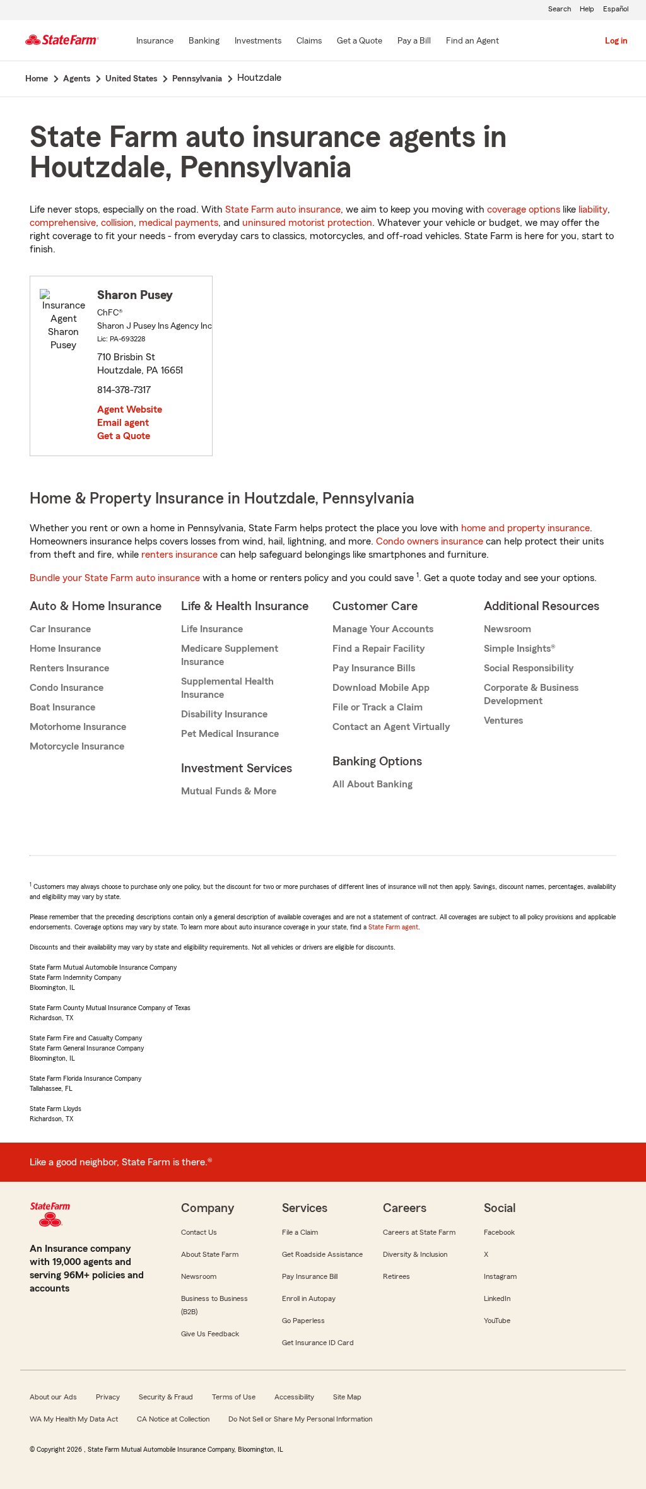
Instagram (500, 1276)
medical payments (178, 223)
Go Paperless (303, 1320)
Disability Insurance (224, 714)
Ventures (503, 720)
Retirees (396, 1276)
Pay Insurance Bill (310, 1276)
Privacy (108, 1397)
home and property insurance (525, 528)
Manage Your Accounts (382, 629)
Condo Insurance (66, 688)
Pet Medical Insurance (230, 734)
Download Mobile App (381, 688)
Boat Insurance (62, 707)
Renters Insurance (69, 668)
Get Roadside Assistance (322, 1254)
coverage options (523, 209)
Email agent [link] (123, 423)
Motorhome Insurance (78, 727)
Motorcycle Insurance (77, 746)
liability (593, 209)
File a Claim (300, 1232)
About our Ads (53, 1397)
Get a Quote (123, 436)
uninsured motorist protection (307, 223)
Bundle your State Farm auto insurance (115, 578)
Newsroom (507, 629)
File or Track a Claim (377, 707)
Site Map (347, 1397)
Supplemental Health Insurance (227, 688)
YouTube (497, 1320)
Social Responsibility (528, 668)
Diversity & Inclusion (415, 1254)
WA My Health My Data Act (74, 1419)
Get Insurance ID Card (318, 1342)
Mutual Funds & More (228, 791)
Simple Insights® (519, 649)
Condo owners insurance (429, 541)
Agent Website (129, 409)
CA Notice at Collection (173, 1419)
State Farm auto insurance (283, 209)
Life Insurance (212, 629)
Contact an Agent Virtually (391, 727)
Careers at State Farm (419, 1232)
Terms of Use (233, 1397)
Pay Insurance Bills (373, 668)
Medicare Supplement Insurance (229, 655)
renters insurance (179, 555)
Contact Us (199, 1232)
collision (117, 223)
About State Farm (209, 1254)
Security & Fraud (166, 1397)
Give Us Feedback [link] (210, 1334)
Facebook (499, 1232)
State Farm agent (393, 927)
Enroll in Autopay (309, 1298)
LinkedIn (497, 1298)
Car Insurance (60, 629)
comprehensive (63, 223)
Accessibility (294, 1397)
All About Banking (372, 784)
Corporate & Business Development (531, 694)
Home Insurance (65, 649)
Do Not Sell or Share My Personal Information (300, 1419)
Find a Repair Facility (378, 649)
